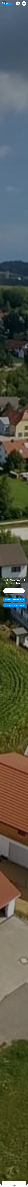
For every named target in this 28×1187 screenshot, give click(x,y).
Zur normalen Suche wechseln (14, 594)
